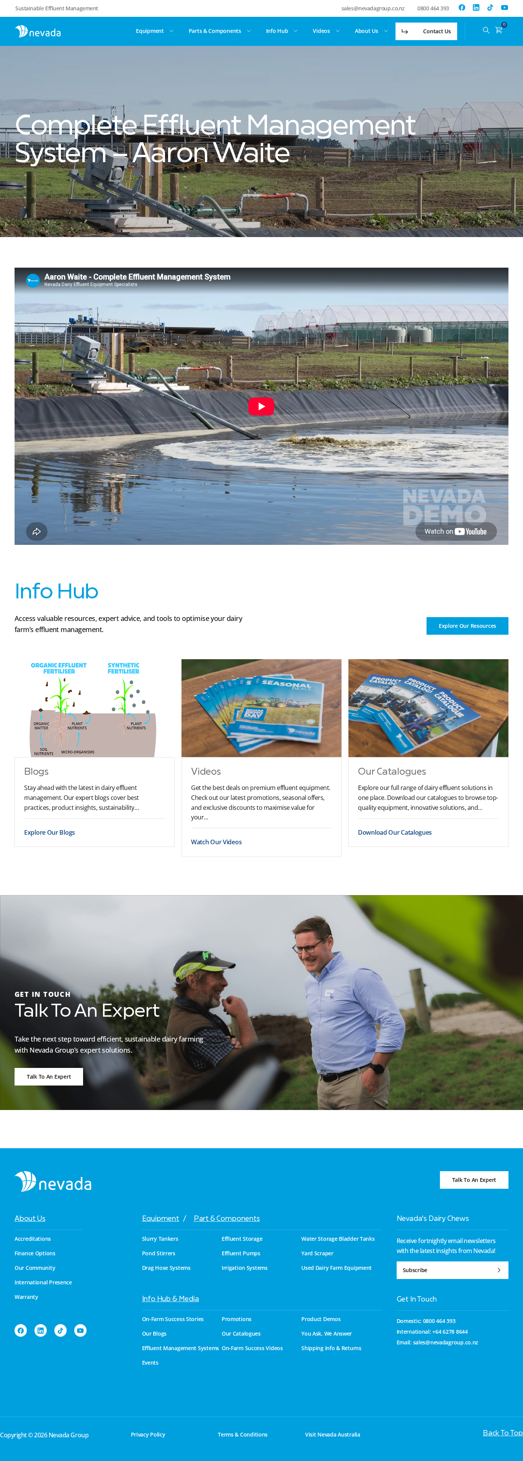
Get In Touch (417, 1299)
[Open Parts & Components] (249, 31)
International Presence (43, 1282)
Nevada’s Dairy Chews (433, 1219)
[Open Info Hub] (295, 31)
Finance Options (35, 1253)
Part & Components (227, 1219)
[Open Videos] (338, 31)
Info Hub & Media (170, 1299)
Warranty (26, 1297)
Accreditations (33, 1239)
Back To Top (503, 1433)
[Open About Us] (386, 31)
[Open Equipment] (171, 31)
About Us (30, 1219)
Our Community (35, 1268)
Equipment (160, 1219)
